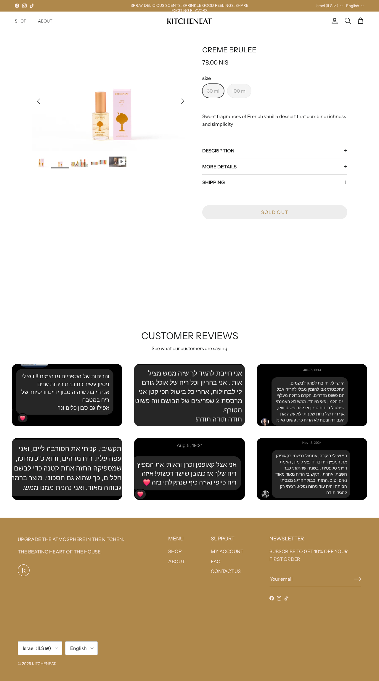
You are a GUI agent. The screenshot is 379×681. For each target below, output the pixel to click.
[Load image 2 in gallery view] (110, 98)
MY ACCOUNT (227, 551)
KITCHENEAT (43, 663)
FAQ (216, 561)
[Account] (333, 21)
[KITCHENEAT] (189, 21)
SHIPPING (213, 182)
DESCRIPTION (218, 151)
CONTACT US (226, 571)
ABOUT (45, 21)
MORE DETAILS (219, 167)
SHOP (20, 21)
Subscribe (357, 579)
